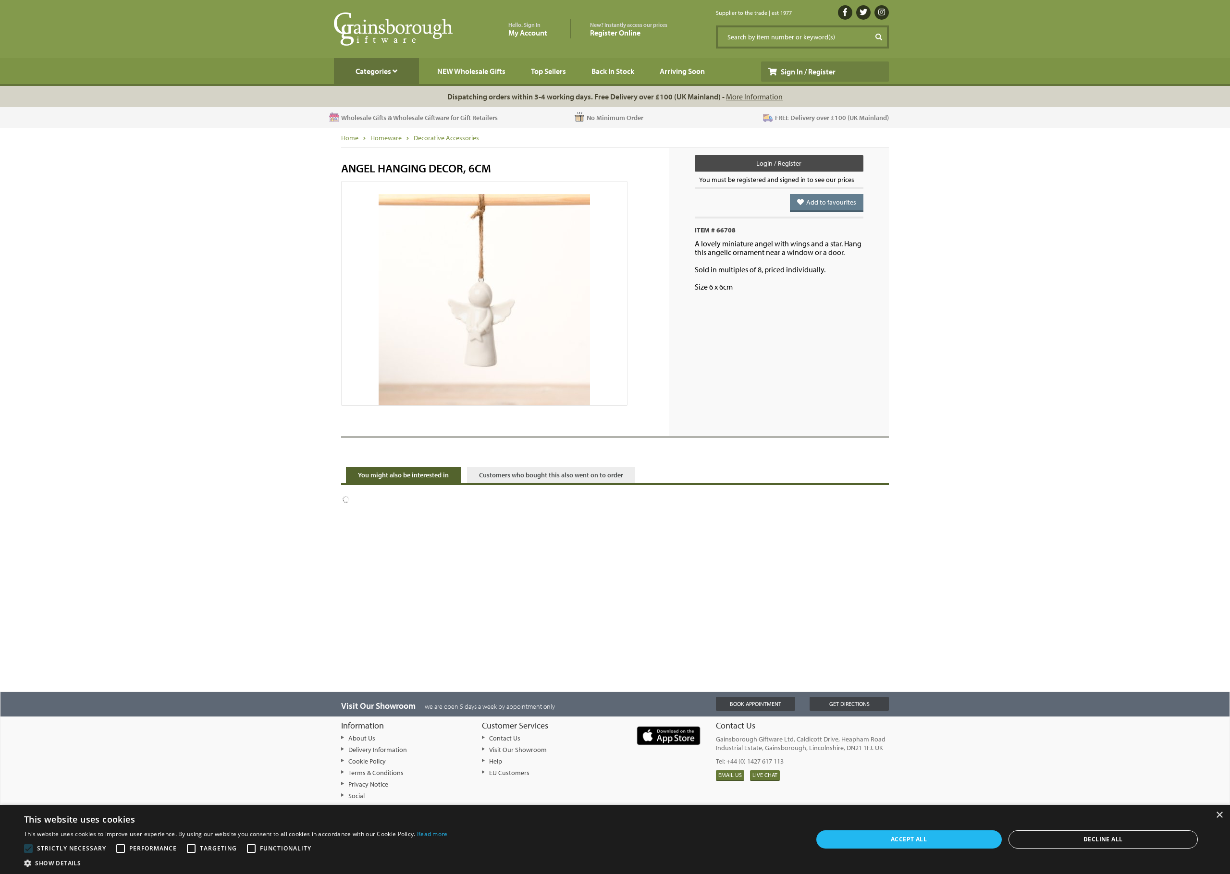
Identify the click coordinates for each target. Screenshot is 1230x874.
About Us (361, 738)
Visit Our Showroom (518, 749)
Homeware (386, 138)
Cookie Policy (367, 761)
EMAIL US (730, 774)
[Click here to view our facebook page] (845, 12)
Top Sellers (548, 71)
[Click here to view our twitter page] (863, 12)
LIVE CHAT (764, 774)
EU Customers (509, 772)
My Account (527, 29)
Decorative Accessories (446, 138)
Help (495, 761)
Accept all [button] (909, 839)
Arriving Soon (682, 71)
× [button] (1219, 815)
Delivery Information (377, 749)
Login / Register (778, 163)
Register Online (628, 29)
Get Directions (849, 703)
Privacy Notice (368, 784)
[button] (236, 862)
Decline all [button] (1102, 839)
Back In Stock (612, 71)
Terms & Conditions (376, 772)
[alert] (615, 839)
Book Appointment (755, 703)
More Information (754, 96)
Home (349, 138)
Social (356, 795)
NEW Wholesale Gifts (471, 71)
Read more (432, 834)
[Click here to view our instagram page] (881, 12)
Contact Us (504, 738)
